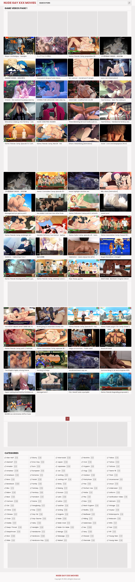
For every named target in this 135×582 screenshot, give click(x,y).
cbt (10, 505)
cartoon (12, 501)
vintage (114, 505)
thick (113, 475)
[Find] (129, 3)
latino (62, 501)
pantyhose (89, 479)
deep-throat (13, 527)
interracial (64, 458)
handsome (38, 531)
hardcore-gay (40, 540)
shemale (88, 540)
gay (36, 510)
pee (87, 484)
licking (62, 510)
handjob (37, 527)
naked (62, 540)
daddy (11, 523)
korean (63, 492)
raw (87, 501)
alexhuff (11, 462)
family (37, 484)
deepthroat (13, 531)
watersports (116, 514)
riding (87, 518)
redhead (89, 514)
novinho (88, 458)
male (62, 518)
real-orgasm (90, 505)
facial (36, 479)
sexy (87, 531)
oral (87, 462)
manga (62, 531)
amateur (12, 471)
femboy (37, 492)
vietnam (114, 501)
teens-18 (114, 471)
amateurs (12, 475)
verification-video (118, 497)
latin (62, 497)
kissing (62, 488)
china (11, 510)
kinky (62, 484)
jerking (63, 475)
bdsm (10, 492)
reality (88, 510)
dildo (10, 540)
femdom (37, 497)
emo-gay (38, 462)
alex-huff (12, 458)
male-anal (64, 523)
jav (61, 471)
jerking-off (64, 479)
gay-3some (39, 518)
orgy (87, 471)
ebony (36, 458)
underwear (115, 488)
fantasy (37, 488)
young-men (115, 540)
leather (63, 505)
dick (10, 536)
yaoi (113, 527)
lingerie (63, 514)
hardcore (38, 536)
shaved (88, 536)
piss (87, 497)
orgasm (88, 466)
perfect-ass (90, 488)
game (36, 501)
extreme (37, 475)
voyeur (114, 510)
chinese (11, 514)
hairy (36, 523)
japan (62, 462)
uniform (114, 492)
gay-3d (37, 514)
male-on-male (66, 527)
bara (10, 479)
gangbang (38, 505)
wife (113, 523)
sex (87, 527)
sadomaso (89, 523)
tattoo (114, 462)
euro (36, 466)
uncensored (115, 479)
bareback (12, 484)
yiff (112, 531)
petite (87, 492)
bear (10, 497)
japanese (64, 466)
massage (63, 536)
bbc (10, 488)
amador (11, 466)
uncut (113, 484)
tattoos (114, 466)
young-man (115, 536)
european (38, 471)
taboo (113, 458)
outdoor (89, 475)
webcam (114, 518)
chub (10, 518)
